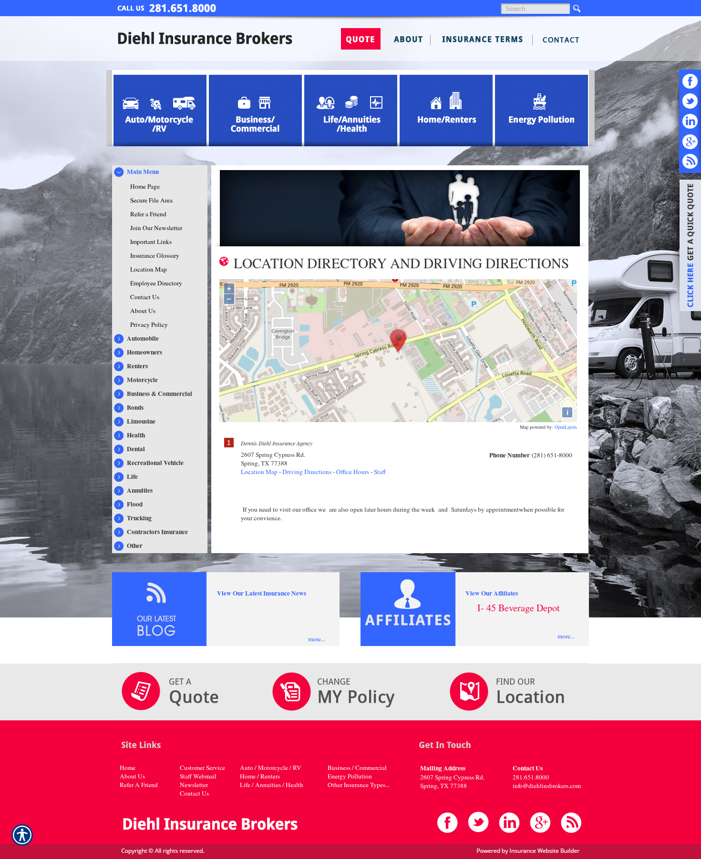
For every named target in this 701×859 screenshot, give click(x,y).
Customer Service (202, 767)
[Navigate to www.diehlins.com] (686, 247)
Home (127, 767)
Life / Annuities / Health (271, 784)
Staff (380, 471)
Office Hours (352, 471)
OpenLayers (566, 427)
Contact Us (194, 793)
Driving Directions (306, 471)
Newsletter (194, 784)
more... (316, 639)
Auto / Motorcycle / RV (270, 767)
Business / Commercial (357, 767)
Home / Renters (260, 776)
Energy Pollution (350, 776)
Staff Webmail (198, 776)
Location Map (259, 471)
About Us (132, 776)
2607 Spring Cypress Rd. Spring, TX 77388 (452, 781)
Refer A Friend (139, 784)
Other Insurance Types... (359, 784)
